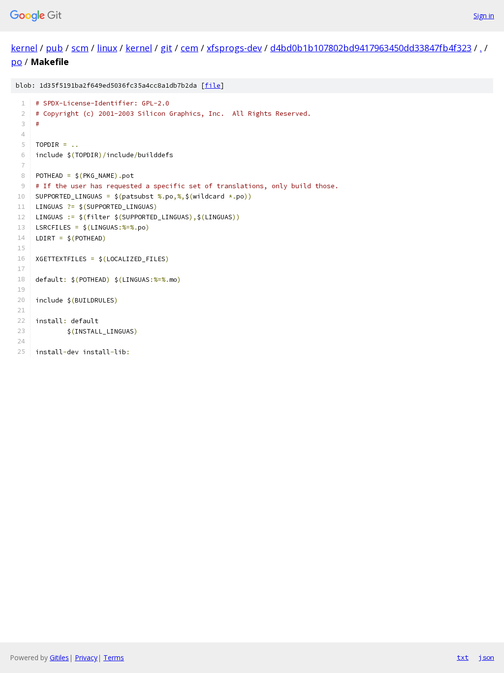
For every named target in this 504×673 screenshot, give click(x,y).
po (16, 61)
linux (107, 48)
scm (80, 48)
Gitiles (59, 657)
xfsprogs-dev (234, 48)
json (486, 657)
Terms (113, 657)
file (212, 85)
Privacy (86, 657)
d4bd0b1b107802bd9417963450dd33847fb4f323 (371, 48)
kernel (24, 48)
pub (54, 48)
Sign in (483, 15)
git (166, 48)
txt (463, 657)
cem (189, 48)
